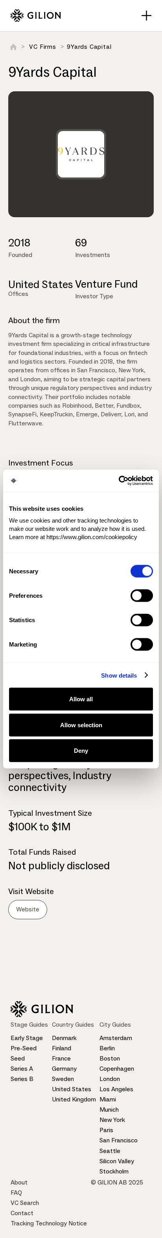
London (109, 1079)
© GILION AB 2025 (117, 1182)
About (19, 1182)
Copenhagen (116, 1068)
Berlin (107, 1048)
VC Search (25, 1203)
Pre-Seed (24, 1048)
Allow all (81, 699)
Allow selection (81, 724)
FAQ (16, 1192)
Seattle (109, 1151)
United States (71, 1089)
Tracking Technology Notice (49, 1223)
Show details (119, 675)
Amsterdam (115, 1038)
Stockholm (114, 1171)
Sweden (63, 1079)
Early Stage (27, 1038)
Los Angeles (116, 1089)
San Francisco (118, 1140)
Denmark (64, 1038)
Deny (81, 750)
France (61, 1058)
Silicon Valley (116, 1161)
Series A (22, 1068)
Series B (22, 1079)
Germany (64, 1068)
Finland (61, 1048)
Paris (106, 1130)
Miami (107, 1099)
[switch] (142, 595)
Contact (22, 1213)
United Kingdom (74, 1099)
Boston (109, 1058)
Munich (109, 1109)
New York (112, 1119)
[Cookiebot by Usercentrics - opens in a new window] (118, 481)
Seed (18, 1058)
